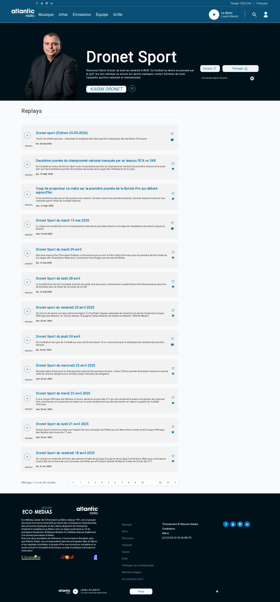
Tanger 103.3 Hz (240, 3)
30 (160, 482)
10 (142, 482)
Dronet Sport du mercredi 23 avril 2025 (65, 365)
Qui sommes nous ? (133, 579)
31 (168, 482)
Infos (63, 14)
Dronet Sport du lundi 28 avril (58, 278)
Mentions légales (132, 572)
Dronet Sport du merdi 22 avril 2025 (63, 393)
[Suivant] (175, 482)
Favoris (207, 68)
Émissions (82, 14)
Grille (117, 14)
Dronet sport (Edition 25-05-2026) (62, 133)
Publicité (127, 545)
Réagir (141, 591)
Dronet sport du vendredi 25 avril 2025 (65, 307)
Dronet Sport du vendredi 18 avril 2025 (65, 453)
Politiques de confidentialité (138, 565)
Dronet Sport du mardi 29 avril (59, 249)
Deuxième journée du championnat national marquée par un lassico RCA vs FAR (96, 161)
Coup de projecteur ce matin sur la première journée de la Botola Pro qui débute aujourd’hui (97, 190)
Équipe (102, 14)
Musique (46, 14)
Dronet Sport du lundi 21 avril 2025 (62, 424)
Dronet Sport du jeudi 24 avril (58, 336)
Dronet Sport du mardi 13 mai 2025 (62, 220)
